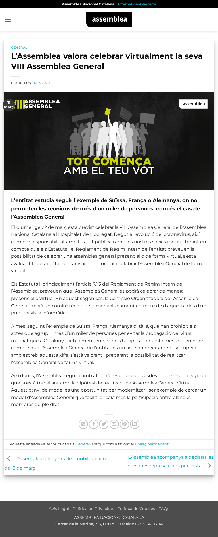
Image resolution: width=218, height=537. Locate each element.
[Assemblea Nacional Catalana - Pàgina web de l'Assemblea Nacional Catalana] (109, 19)
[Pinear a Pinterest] (124, 424)
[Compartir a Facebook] (93, 424)
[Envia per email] (114, 424)
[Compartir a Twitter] (103, 424)
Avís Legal (59, 508)
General (19, 48)
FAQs (163, 508)
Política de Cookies (136, 508)
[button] (7, 19)
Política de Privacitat (93, 508)
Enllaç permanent (152, 444)
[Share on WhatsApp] (83, 424)
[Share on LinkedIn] (134, 424)
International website (137, 4)
